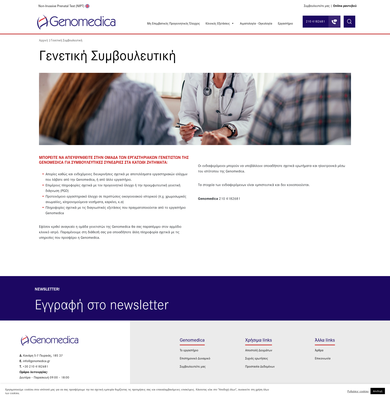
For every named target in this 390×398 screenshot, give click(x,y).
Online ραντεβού (345, 5)
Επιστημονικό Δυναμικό (195, 358)
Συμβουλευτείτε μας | (318, 5)
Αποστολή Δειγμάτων (258, 350)
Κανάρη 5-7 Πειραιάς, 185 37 (41, 355)
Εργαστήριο (285, 23)
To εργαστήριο (189, 350)
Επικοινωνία (322, 358)
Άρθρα (319, 350)
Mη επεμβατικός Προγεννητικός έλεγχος (173, 23)
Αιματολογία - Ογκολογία (256, 23)
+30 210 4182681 (34, 366)
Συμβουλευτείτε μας (193, 366)
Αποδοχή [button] (377, 391)
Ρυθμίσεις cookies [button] (357, 391)
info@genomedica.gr (35, 361)
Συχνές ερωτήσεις (256, 358)
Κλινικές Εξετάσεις (218, 23)
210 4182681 (315, 21)
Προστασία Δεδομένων (260, 366)
